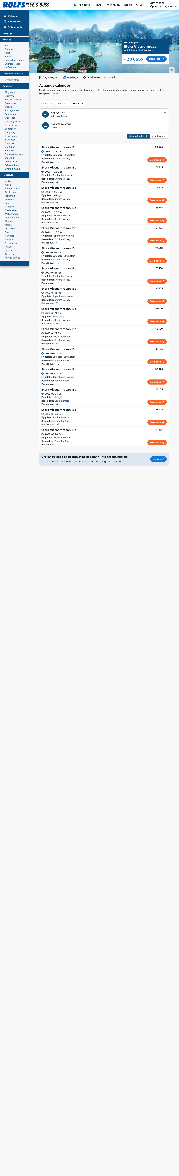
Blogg (128, 5)
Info (98, 5)
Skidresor (10, 139)
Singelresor (11, 136)
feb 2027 (78, 103)
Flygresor (10, 92)
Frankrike (10, 195)
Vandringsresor (13, 99)
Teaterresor (11, 161)
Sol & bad (10, 147)
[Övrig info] (42, 151)
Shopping (10, 132)
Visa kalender (159, 136)
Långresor (10, 128)
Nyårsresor (11, 67)
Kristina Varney (62, 158)
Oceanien (10, 228)
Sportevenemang (14, 154)
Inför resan (113, 5)
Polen (8, 232)
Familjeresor (11, 114)
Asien (8, 184)
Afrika (8, 181)
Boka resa (154, 58)
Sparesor (10, 150)
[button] (104, 114)
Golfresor (10, 117)
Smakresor (10, 143)
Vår (7, 45)
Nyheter (7, 33)
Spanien (9, 239)
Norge (8, 224)
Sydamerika (11, 243)
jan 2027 (63, 103)
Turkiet (8, 246)
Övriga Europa (12, 257)
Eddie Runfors (61, 360)
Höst (7, 52)
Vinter (8, 56)
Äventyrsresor (12, 110)
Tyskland (9, 250)
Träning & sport (13, 165)
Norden (9, 221)
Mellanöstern (11, 214)
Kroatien (9, 206)
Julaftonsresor (12, 63)
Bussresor (10, 95)
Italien (8, 203)
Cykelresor (11, 103)
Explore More (12, 80)
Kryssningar (11, 125)
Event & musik (12, 168)
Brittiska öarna (12, 188)
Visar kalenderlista (138, 136)
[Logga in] (75, 5)
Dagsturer (10, 106)
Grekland (10, 199)
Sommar (9, 49)
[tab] (49, 77)
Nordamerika (12, 217)
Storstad (9, 157)
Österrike (10, 254)
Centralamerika (13, 192)
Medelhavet (11, 210)
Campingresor (12, 121)
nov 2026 (46, 103)
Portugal (9, 235)
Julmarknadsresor (14, 60)
